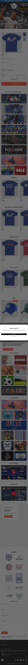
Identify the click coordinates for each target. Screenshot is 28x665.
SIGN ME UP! (14, 334)
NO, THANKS (14, 336)
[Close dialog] (27, 325)
